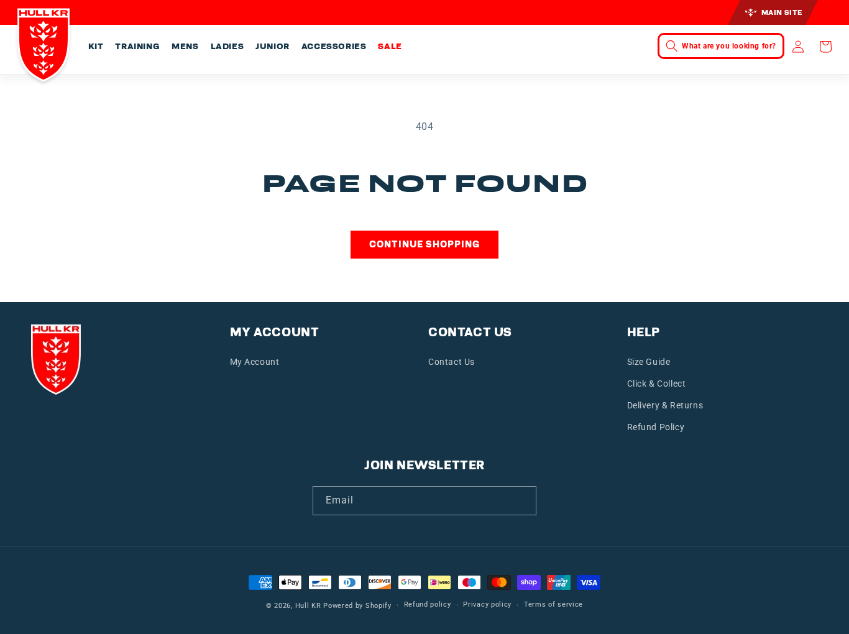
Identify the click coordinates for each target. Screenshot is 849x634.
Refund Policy (656, 427)
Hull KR (308, 606)
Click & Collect (656, 383)
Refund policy (427, 604)
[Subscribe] (522, 500)
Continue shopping (424, 244)
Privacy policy (487, 604)
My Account (255, 362)
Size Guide (649, 362)
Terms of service (553, 604)
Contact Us (451, 362)
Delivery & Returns (665, 405)
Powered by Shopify (357, 606)
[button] (95, 46)
